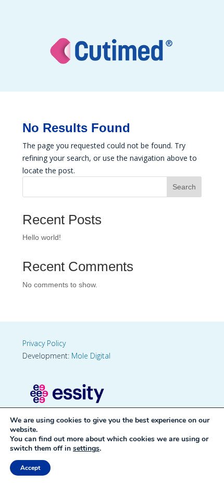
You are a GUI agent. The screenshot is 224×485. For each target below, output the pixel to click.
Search (184, 187)
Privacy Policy (44, 343)
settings (86, 448)
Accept (30, 468)
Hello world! (41, 237)
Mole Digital (90, 356)
